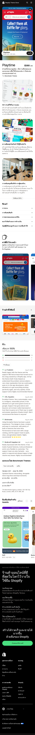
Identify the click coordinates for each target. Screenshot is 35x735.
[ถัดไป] (31, 309)
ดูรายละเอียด (6, 478)
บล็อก (3, 699)
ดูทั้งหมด (20, 501)
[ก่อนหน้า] (26, 309)
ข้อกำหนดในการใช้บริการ (9, 714)
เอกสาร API (5, 692)
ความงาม (5, 669)
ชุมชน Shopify (6, 696)
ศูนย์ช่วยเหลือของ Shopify (7, 688)
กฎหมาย (20, 694)
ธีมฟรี (19, 669)
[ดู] (15, 325)
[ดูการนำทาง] (31, 2)
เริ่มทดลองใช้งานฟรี (17, 643)
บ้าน (3, 675)
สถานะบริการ (22, 697)
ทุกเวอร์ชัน (14, 478)
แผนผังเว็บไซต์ (6, 728)
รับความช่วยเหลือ (8, 466)
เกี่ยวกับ (20, 687)
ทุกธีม (18, 466)
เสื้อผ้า (4, 665)
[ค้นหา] (27, 2)
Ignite (14, 69)
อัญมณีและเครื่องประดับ (9, 672)
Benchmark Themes (11, 76)
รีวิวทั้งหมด (6, 365)
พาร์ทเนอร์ (21, 691)
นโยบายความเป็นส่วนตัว (9, 719)
